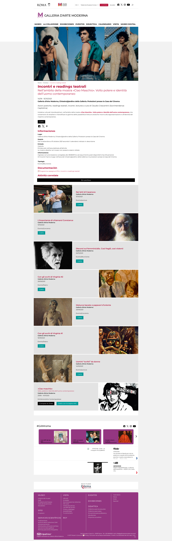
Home (40, 83)
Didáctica (91, 24)
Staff (39, 500)
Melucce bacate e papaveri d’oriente (93, 305)
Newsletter (41, 505)
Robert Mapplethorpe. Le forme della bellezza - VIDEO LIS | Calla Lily (123, 469)
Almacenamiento (43, 524)
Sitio (40, 510)
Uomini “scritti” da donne (88, 362)
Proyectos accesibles (94, 517)
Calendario (105, 24)
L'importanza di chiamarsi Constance (55, 220)
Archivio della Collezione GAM (47, 522)
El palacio (41, 513)
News (115, 497)
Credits (113, 535)
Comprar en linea (46, 403)
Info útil (65, 498)
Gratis (41, 122)
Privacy (87, 535)
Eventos (80, 24)
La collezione (50, 24)
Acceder (112, 5)
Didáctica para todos (94, 511)
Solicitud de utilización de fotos (48, 526)
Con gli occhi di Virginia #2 (50, 277)
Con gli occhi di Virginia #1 (50, 333)
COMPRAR (104, 5)
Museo (38, 24)
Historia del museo (44, 498)
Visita (116, 24)
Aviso (115, 499)
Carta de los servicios (44, 504)
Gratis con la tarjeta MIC (67, 403)
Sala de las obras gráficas (46, 528)
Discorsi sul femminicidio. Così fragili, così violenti (99, 248)
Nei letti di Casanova (85, 192)
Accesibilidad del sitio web (124, 535)
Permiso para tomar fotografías (48, 529)
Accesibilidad (67, 511)
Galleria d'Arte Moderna (66, 15)
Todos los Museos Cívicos (89, 5)
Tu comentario (68, 513)
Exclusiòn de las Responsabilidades (100, 535)
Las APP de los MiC (69, 507)
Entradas (66, 500)
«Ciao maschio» (45, 389)
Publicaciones (42, 520)
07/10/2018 (123, 455)
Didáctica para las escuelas (97, 509)
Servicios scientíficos (49, 518)
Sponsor (115, 501)
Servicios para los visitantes (72, 502)
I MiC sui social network (78, 441)
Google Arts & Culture (109, 441)
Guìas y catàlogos (68, 509)
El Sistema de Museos (45, 502)
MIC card (66, 504)
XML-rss (134, 536)
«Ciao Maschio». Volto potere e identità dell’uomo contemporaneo (105, 112)
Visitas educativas (69, 505)
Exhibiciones (67, 24)
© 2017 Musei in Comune (75, 535)
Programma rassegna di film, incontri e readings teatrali (60, 171)
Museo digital (128, 24)
